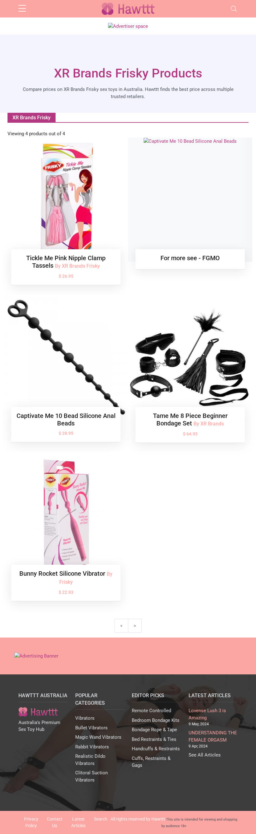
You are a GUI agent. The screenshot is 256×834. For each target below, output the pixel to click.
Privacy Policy (31, 822)
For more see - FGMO (190, 258)
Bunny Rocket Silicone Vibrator (63, 573)
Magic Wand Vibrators (98, 737)
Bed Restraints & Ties (154, 739)
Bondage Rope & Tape (154, 729)
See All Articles (205, 755)
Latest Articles (78, 822)
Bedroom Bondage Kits (156, 720)
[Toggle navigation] (234, 9)
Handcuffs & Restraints (156, 749)
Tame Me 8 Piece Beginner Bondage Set (190, 419)
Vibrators (85, 718)
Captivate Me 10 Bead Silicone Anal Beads (66, 419)
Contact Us (54, 822)
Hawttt (158, 819)
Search (100, 819)
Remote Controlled (151, 710)
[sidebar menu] (22, 9)
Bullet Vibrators (91, 728)
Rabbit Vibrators (92, 747)
